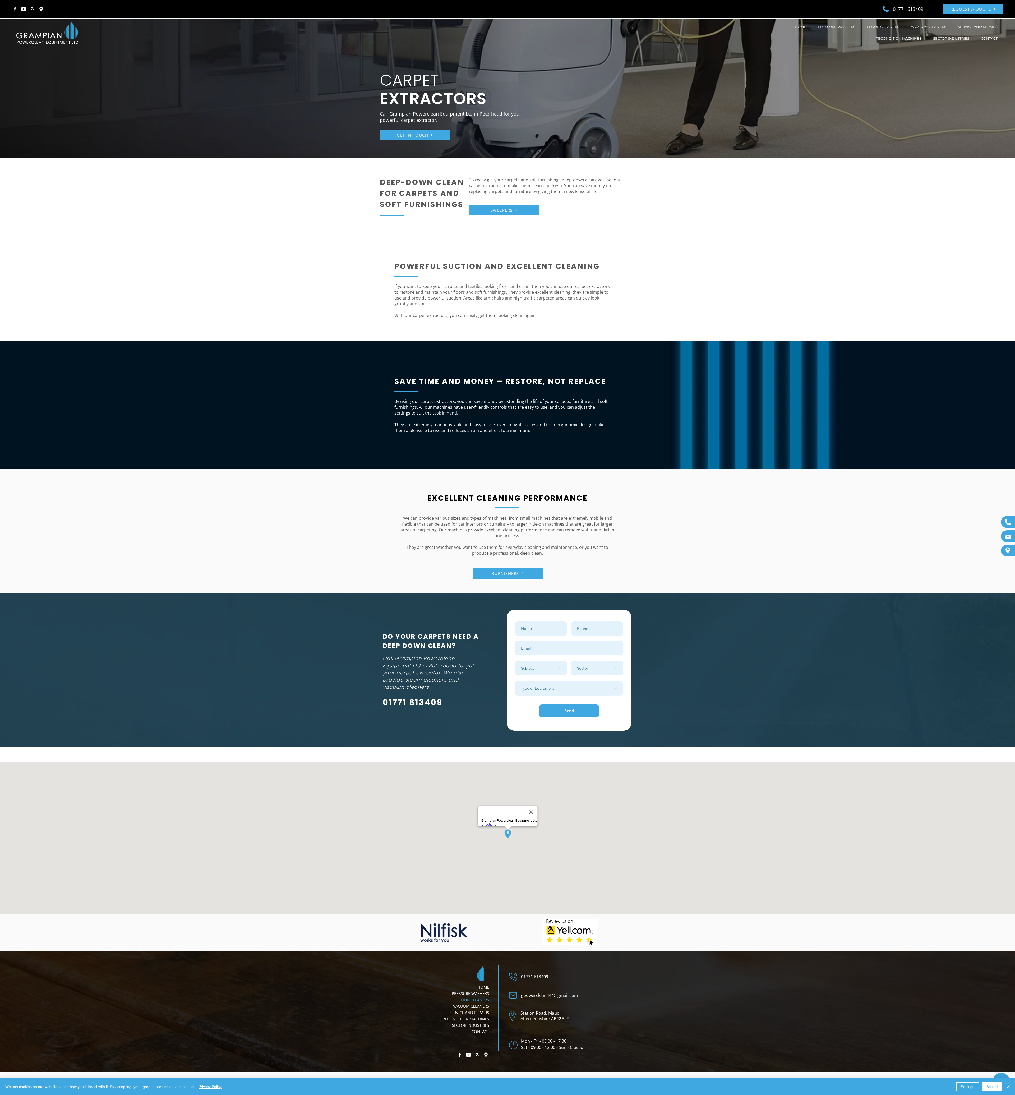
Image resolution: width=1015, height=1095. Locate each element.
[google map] (41, 9)
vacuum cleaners (406, 687)
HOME (483, 987)
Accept (992, 1086)
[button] (836, 27)
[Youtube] (24, 9)
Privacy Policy (210, 1086)
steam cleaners (426, 680)
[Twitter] (32, 9)
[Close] (1008, 1086)
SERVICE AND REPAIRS (469, 1012)
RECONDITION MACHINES (465, 1019)
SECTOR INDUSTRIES (470, 1025)
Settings (967, 1086)
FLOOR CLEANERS (472, 999)
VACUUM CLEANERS (471, 1006)
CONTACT (480, 1031)
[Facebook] (15, 9)
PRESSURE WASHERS (470, 993)
